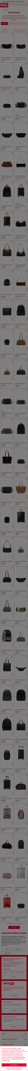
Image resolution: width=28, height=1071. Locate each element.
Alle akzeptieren (14, 1065)
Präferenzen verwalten (20, 1057)
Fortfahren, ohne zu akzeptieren (14, 1068)
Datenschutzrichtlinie (17, 1058)
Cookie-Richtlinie (6, 1060)
